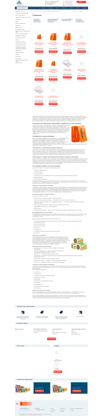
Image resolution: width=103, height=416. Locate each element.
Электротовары (18, 62)
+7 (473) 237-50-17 (68, 2)
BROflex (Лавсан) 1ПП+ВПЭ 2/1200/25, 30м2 (81, 70)
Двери (16, 21)
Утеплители (18, 58)
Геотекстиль (74, 332)
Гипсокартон (18, 19)
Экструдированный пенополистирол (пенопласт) (53, 20)
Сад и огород (18, 50)
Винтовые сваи (18, 27)
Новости (52, 411)
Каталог (39, 11)
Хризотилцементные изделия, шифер (21, 61)
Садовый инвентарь (19, 52)
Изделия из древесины (20, 23)
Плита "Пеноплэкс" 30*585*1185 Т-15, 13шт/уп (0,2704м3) (53, 43)
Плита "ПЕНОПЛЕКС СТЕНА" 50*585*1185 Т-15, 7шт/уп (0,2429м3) (81, 43)
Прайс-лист (62, 408)
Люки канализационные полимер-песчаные (41, 332)
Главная (34, 11)
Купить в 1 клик (67, 55)
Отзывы (61, 411)
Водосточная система (20, 15)
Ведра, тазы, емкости (19, 11)
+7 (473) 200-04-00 (68, 1)
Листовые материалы (19, 29)
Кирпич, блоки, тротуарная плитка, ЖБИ (22, 32)
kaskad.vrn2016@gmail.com (70, 5)
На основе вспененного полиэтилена (37, 20)
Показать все (51, 338)
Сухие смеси (18, 56)
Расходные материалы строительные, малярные (20, 48)
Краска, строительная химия (21, 33)
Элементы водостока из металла (59, 332)
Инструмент (18, 25)
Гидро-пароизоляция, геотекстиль (22, 17)
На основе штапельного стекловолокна (80, 20)
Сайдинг (17, 54)
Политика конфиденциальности (77, 408)
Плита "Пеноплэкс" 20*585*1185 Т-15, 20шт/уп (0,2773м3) (39, 43)
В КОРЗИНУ (39, 51)
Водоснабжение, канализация (21, 13)
